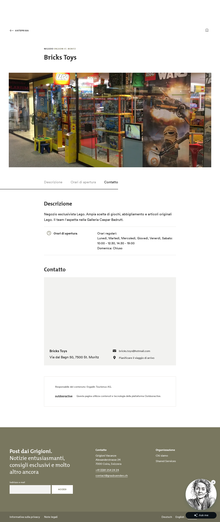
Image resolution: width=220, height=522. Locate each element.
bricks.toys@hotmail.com (134, 351)
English (179, 517)
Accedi (62, 489)
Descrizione (53, 182)
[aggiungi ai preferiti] (207, 30)
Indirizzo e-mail (17, 482)
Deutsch (167, 517)
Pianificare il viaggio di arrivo (136, 358)
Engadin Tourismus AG (99, 386)
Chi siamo (162, 455)
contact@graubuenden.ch (112, 475)
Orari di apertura (83, 182)
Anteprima (21, 30)
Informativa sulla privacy (25, 517)
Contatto (111, 182)
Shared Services (166, 461)
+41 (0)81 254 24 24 (107, 470)
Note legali (51, 517)
